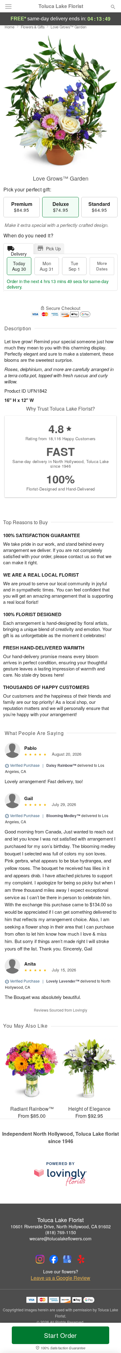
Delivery (19, 252)
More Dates (102, 266)
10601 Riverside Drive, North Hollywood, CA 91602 (61, 1226)
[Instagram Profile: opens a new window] (40, 1259)
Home (10, 26)
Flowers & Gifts (33, 26)
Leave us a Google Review (60, 1278)
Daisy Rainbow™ (61, 765)
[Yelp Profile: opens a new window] (81, 1259)
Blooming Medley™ (63, 815)
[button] (108, 1339)
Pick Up (53, 248)
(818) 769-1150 (60, 1232)
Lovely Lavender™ (62, 981)
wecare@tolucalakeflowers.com (60, 1238)
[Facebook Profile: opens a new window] (53, 1259)
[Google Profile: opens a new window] (67, 1259)
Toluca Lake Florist (60, 6)
